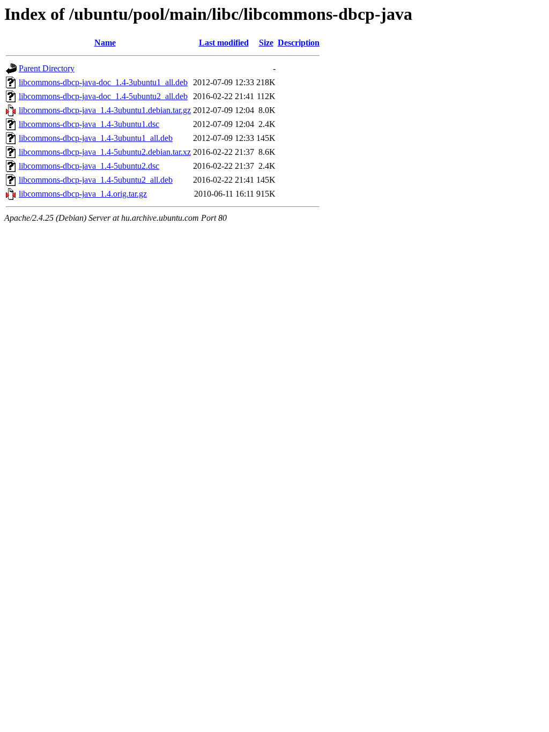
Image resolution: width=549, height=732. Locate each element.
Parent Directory (47, 68)
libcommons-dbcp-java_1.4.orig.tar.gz (83, 193)
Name (105, 42)
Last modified (224, 42)
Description (299, 42)
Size (266, 42)
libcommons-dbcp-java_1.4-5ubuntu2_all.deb (96, 179)
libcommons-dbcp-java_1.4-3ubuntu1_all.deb (96, 138)
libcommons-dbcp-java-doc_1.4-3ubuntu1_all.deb (103, 82)
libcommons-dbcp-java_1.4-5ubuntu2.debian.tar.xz (105, 151)
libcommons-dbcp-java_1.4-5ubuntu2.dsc (89, 165)
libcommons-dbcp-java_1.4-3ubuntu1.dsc (89, 124)
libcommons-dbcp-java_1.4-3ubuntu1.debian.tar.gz (105, 110)
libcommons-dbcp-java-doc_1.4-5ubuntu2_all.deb (103, 96)
